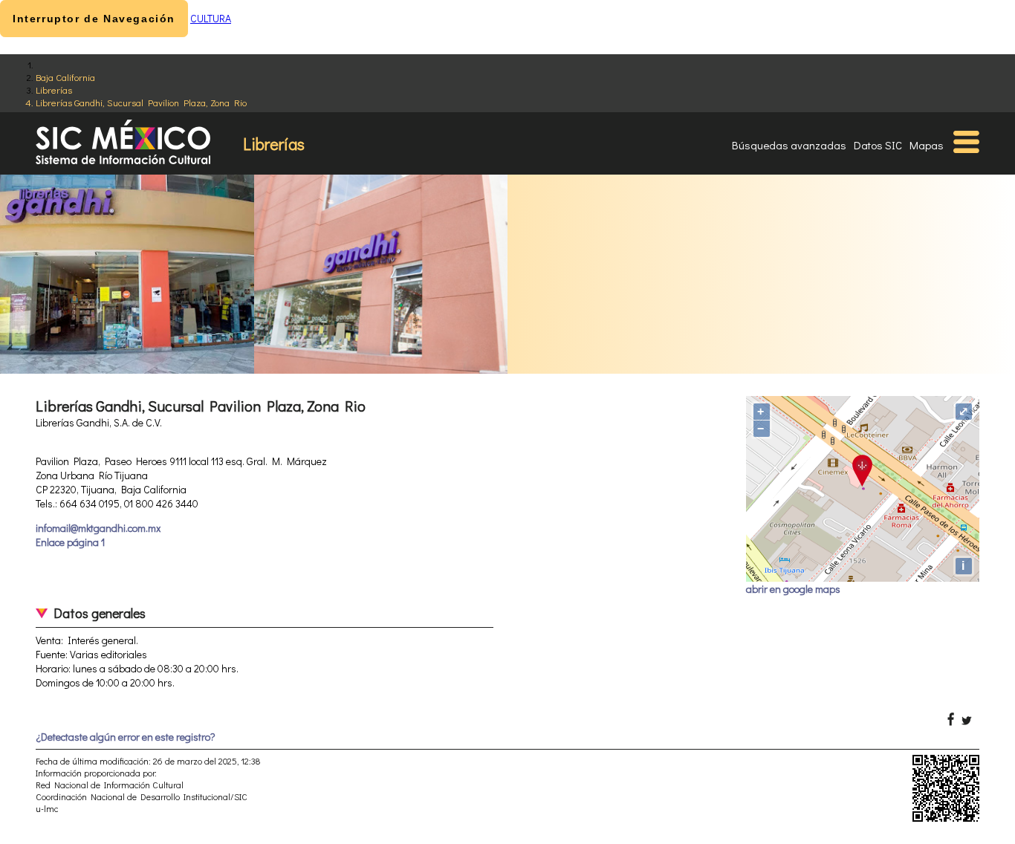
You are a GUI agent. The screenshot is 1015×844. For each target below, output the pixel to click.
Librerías (54, 89)
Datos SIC (878, 144)
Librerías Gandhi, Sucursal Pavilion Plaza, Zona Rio (141, 102)
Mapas (926, 144)
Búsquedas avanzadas (789, 144)
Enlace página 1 (70, 542)
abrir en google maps (793, 589)
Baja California (65, 77)
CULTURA (210, 18)
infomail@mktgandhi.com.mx (98, 528)
